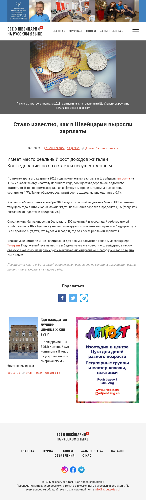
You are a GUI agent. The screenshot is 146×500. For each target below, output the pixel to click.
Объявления (65, 455)
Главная (58, 31)
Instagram (64, 469)
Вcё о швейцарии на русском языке (24, 31)
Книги (91, 31)
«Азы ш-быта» (111, 31)
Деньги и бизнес (54, 148)
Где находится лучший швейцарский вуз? (54, 327)
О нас (87, 455)
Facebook (73, 469)
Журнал (75, 31)
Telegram (13, 245)
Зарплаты (101, 148)
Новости (113, 148)
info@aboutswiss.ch (108, 489)
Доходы (89, 148)
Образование (52, 373)
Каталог (118, 451)
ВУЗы (29, 373)
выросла (123, 178)
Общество (73, 148)
